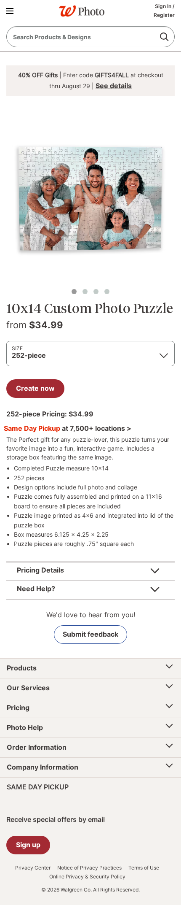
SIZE (17, 348)
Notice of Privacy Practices (89, 867)
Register (164, 15)
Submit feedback (90, 634)
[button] (11, 10)
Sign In (164, 6)
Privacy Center (33, 867)
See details (114, 85)
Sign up (28, 844)
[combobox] (90, 36)
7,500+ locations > (100, 428)
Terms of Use (143, 867)
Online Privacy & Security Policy (87, 876)
